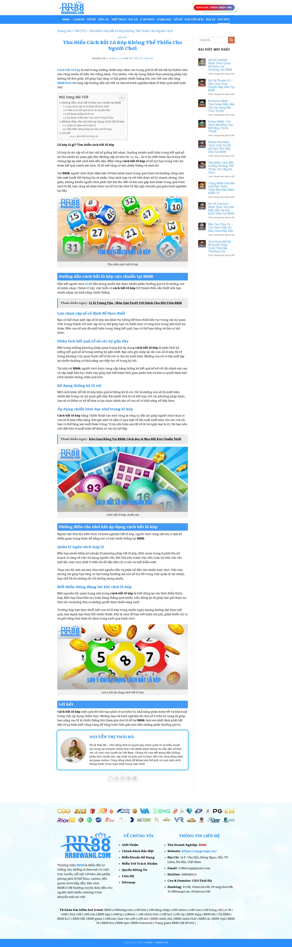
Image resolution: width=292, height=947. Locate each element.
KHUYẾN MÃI (194, 19)
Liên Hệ (128, 876)
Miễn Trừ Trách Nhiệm (139, 863)
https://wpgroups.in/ (199, 851)
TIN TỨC (224, 19)
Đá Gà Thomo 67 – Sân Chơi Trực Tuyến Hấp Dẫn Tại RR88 (221, 85)
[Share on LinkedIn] (135, 779)
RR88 (65, 19)
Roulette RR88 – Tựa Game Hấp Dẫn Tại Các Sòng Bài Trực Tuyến (221, 105)
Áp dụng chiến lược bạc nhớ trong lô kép (90, 117)
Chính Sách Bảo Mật (138, 851)
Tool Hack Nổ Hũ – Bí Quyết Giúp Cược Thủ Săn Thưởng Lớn (221, 246)
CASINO (79, 19)
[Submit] (231, 40)
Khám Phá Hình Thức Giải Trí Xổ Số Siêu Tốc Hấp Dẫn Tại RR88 (219, 146)
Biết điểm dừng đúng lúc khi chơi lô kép (89, 129)
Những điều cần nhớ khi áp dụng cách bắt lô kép (93, 121)
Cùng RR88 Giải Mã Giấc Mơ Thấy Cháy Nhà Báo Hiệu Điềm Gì (221, 188)
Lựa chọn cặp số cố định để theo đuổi (88, 106)
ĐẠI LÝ (210, 19)
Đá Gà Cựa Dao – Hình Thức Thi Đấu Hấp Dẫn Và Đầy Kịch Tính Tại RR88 (221, 208)
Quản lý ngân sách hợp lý (81, 125)
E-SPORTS (147, 19)
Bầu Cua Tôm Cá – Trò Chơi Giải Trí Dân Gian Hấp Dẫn (220, 227)
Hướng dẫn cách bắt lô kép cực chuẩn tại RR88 (91, 102)
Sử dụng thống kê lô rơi (80, 114)
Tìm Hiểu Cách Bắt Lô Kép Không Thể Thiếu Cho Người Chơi (221, 167)
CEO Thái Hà (202, 880)
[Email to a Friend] (123, 779)
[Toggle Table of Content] (120, 98)
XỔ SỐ (178, 19)
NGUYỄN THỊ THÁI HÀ (141, 58)
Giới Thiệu (130, 845)
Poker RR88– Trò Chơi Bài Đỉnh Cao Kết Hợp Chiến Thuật (220, 126)
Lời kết (66, 133)
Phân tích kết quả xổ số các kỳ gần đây (88, 110)
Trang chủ (64, 31)
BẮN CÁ (103, 19)
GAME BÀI (164, 19)
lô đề (88, 284)
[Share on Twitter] (116, 779)
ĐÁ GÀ (133, 19)
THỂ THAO (118, 19)
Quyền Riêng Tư (134, 870)
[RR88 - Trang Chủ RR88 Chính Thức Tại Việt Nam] (74, 7)
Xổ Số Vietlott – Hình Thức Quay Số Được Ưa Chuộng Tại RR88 (220, 64)
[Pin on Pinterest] (129, 779)
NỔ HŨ (91, 19)
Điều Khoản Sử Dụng (138, 857)
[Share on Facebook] (110, 779)
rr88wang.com (122, 910)
